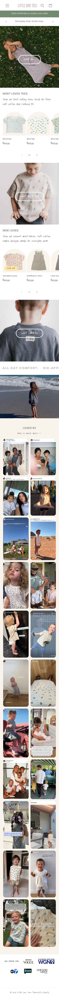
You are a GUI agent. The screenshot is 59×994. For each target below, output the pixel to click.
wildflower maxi (34, 276)
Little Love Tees (24, 992)
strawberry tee (10, 276)
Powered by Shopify (41, 992)
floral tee (7, 139)
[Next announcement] (52, 21)
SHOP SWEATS (29, 333)
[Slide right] (37, 155)
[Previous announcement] (6, 21)
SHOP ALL (29, 59)
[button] (7, 6)
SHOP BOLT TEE (29, 196)
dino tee (31, 139)
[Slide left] (22, 155)
